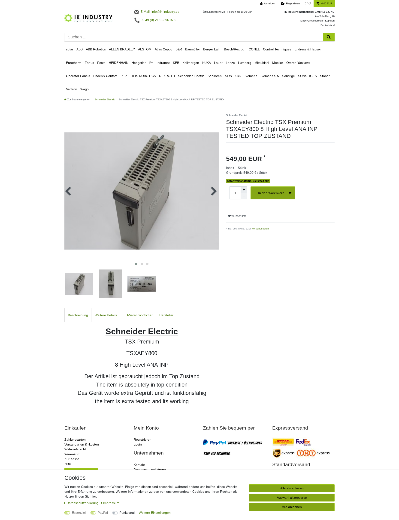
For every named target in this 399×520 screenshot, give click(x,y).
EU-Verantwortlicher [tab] (138, 315)
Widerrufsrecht (75, 449)
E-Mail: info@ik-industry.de (159, 11)
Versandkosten (260, 228)
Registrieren (142, 439)
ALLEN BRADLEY (122, 49)
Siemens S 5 (269, 76)
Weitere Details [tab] (106, 315)
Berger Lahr (212, 49)
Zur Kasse (71, 459)
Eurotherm (74, 63)
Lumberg (244, 63)
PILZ (124, 76)
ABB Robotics (96, 49)
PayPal (103, 512)
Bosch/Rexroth (234, 49)
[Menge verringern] (244, 196)
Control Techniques (277, 49)
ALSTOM (144, 49)
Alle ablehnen (292, 507)
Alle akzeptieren (292, 488)
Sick (238, 76)
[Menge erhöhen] (244, 189)
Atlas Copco (163, 49)
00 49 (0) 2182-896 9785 (158, 20)
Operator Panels (78, 76)
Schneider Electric (191, 76)
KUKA (206, 63)
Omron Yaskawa (298, 63)
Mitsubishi (261, 63)
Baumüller (192, 49)
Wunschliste (239, 216)
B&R (178, 49)
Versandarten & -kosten (81, 444)
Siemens (251, 76)
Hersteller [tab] (166, 315)
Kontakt (139, 465)
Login (138, 444)
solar (69, 49)
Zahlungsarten (75, 439)
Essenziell (79, 512)
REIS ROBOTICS (143, 76)
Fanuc (89, 63)
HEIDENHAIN (118, 63)
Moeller (277, 63)
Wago (84, 89)
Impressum (111, 503)
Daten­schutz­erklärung (83, 503)
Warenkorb (72, 454)
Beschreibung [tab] (78, 315)
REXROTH (167, 76)
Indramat (163, 63)
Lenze (230, 63)
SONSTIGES (307, 76)
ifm (151, 63)
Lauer (218, 63)
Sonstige (288, 76)
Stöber (325, 76)
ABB (79, 49)
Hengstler (139, 63)
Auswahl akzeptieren (292, 497)
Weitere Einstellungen (155, 512)
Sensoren (215, 76)
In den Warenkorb (271, 193)
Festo (101, 63)
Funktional (127, 512)
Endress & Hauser (307, 49)
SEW (228, 76)
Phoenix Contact (105, 76)
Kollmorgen (190, 63)
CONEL (254, 49)
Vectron (71, 89)
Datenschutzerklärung (150, 469)
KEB (176, 63)
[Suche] (329, 37)
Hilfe (67, 464)
